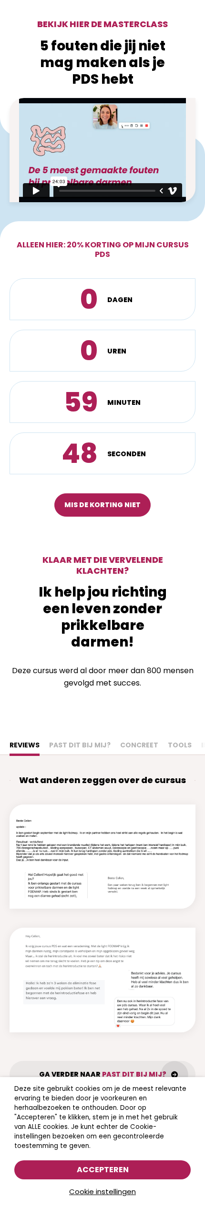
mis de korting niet (102, 505)
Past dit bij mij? (80, 745)
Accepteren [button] (103, 1169)
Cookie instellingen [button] (102, 1191)
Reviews (25, 745)
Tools (180, 745)
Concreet (139, 745)
